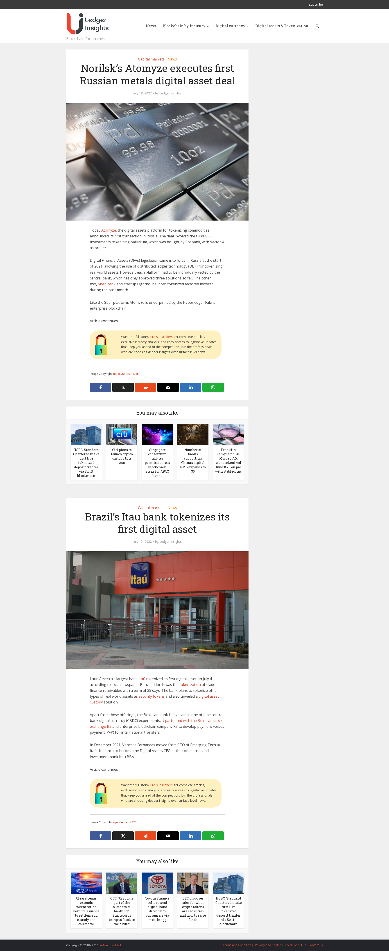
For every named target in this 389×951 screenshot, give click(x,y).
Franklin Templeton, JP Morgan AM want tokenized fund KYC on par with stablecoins (228, 460)
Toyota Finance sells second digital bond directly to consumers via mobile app (157, 909)
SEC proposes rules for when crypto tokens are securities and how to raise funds (193, 909)
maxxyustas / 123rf (126, 374)
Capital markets (151, 59)
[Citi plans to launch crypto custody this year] (121, 434)
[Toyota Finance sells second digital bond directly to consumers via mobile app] (157, 882)
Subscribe (316, 4)
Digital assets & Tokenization (282, 25)
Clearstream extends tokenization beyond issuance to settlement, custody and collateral (86, 911)
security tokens (152, 696)
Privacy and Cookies (269, 945)
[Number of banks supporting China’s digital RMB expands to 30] (192, 434)
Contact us (315, 945)
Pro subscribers (161, 337)
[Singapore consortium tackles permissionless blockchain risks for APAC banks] (157, 434)
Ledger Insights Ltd (111, 945)
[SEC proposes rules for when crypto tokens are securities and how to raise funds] (192, 882)
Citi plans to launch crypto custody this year (122, 456)
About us (300, 945)
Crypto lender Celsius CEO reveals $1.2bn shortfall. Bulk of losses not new (190, 943)
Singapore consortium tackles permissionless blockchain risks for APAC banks (157, 463)
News (151, 25)
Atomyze (108, 230)
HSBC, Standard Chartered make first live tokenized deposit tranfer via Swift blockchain (86, 463)
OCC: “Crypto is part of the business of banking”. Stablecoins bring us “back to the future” (122, 911)
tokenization (190, 684)
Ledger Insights (170, 93)
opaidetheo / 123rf (126, 822)
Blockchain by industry (184, 25)
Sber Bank (106, 283)
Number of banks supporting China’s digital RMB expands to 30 (193, 460)
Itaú (141, 678)
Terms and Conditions (238, 945)
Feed (288, 945)
